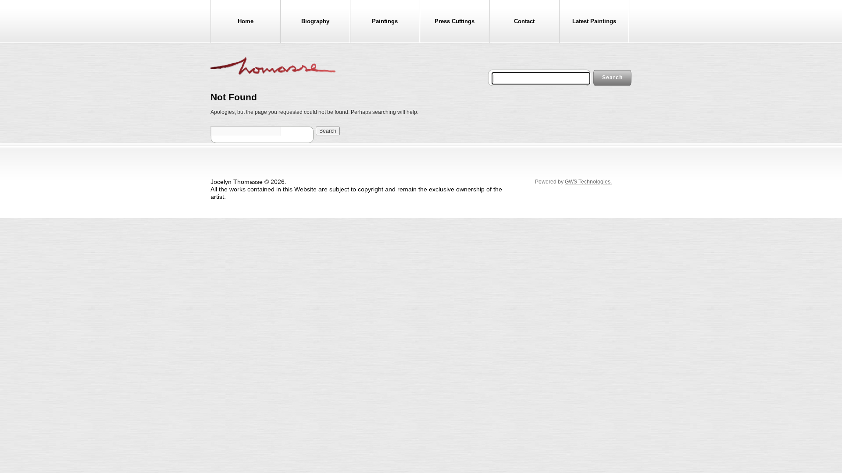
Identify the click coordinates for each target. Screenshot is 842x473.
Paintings (385, 21)
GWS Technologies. (588, 182)
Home (245, 21)
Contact (524, 21)
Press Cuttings (455, 21)
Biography (315, 21)
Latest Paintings (594, 21)
